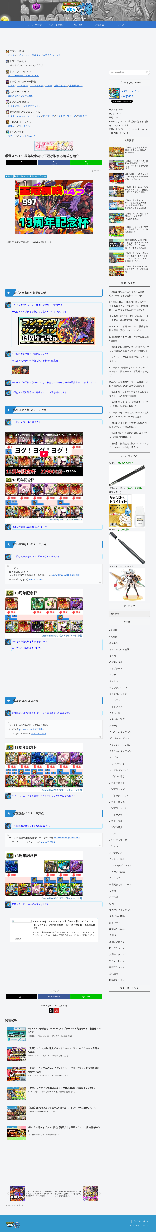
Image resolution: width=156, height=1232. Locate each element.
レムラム (21, 116)
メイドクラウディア (66, 116)
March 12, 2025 (38, 733)
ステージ (12, 136)
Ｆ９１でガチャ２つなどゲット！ (24, 106)
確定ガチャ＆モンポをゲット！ (23, 75)
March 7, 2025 (48, 842)
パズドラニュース (22, 176)
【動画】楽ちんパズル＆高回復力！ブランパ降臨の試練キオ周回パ (129, 404)
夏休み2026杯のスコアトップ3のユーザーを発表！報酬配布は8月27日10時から (128, 318)
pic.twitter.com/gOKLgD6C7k (65, 575)
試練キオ (36, 55)
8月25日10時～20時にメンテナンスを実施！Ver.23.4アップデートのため (129, 414)
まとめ (10, 176)
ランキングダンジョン (39, 176)
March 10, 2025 (36, 579)
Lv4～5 (31, 136)
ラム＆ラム (24, 126)
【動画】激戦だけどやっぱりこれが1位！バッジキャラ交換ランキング (127, 293)
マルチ (48, 85)
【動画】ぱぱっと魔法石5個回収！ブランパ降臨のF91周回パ (128, 435)
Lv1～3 (22, 136)
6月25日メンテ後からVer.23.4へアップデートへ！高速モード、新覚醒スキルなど (129, 371)
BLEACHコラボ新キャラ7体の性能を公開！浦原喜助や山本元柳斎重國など (128, 384)
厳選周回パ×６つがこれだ (20, 96)
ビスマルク (48, 116)
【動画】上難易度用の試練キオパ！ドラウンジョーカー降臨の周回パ (129, 445)
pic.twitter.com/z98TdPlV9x (32, 729)
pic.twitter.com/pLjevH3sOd (67, 837)
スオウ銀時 (22, 85)
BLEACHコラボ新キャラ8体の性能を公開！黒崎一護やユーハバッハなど (128, 328)
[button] (147, 72)
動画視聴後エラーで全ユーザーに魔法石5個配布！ (129, 338)
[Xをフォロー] (51, 1010)
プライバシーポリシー (141, 1221)
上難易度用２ (76, 85)
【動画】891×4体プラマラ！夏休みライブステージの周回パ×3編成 (128, 394)
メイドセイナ (23, 55)
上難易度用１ (60, 85)
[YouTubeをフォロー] (56, 1010)
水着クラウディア (52, 55)
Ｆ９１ (11, 55)
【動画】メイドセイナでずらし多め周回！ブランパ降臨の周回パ (128, 425)
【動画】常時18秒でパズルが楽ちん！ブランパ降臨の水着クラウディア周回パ (129, 349)
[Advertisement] (54, 41)
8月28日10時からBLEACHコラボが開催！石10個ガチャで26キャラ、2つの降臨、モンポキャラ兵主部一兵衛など (128, 306)
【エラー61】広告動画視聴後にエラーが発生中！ (129, 359)
